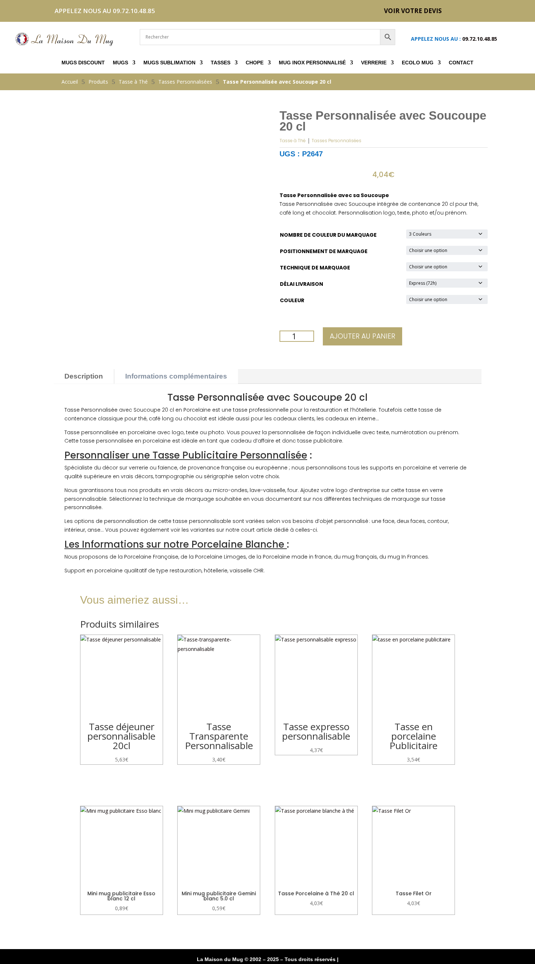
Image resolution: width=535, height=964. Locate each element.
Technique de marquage (315, 267)
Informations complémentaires (176, 376)
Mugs (120, 62)
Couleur (292, 300)
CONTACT (461, 62)
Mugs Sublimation (169, 62)
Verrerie (374, 62)
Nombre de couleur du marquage (328, 235)
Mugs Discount (83, 62)
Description (83, 376)
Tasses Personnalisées (336, 140)
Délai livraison (301, 284)
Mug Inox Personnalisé (312, 62)
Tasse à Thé (293, 140)
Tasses (220, 62)
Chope (254, 62)
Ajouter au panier (362, 336)
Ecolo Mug (417, 62)
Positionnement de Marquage (324, 251)
